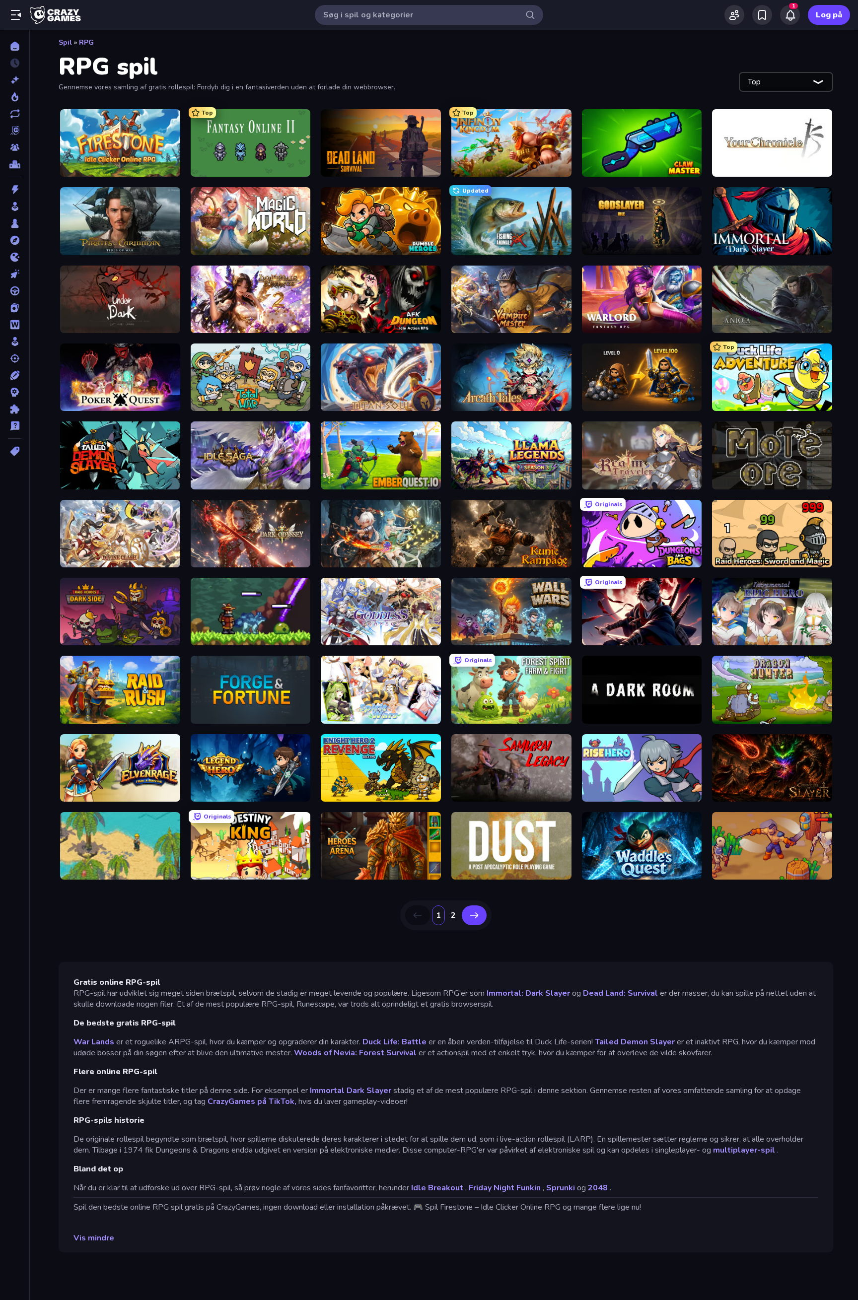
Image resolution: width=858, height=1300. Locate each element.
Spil (65, 42)
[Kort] (14, 307)
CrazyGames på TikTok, (252, 1101)
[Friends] (734, 15)
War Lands (93, 1041)
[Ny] (14, 79)
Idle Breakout (437, 1187)
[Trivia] (14, 425)
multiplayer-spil (744, 1150)
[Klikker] (14, 274)
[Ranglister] (14, 164)
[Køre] (14, 290)
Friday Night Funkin (505, 1187)
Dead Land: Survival (620, 993)
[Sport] (14, 375)
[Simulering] (14, 341)
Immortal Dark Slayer (350, 1090)
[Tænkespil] (14, 409)
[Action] (14, 189)
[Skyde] (14, 358)
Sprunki (560, 1187)
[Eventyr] (14, 240)
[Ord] (14, 324)
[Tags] (14, 451)
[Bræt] (14, 223)
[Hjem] (14, 46)
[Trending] (14, 96)
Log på (829, 14)
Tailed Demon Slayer (635, 1041)
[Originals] (14, 130)
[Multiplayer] (14, 147)
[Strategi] (14, 392)
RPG (86, 42)
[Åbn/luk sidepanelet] (16, 15)
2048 (598, 1187)
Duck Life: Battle (394, 1041)
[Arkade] (14, 206)
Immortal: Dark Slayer (528, 993)
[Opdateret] (14, 113)
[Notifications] (790, 15)
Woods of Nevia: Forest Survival (355, 1052)
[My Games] (762, 15)
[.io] (14, 257)
